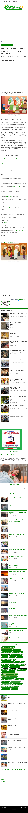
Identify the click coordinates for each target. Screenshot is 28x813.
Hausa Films (17, 662)
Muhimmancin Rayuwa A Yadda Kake (16, 527)
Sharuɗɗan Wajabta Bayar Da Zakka (18, 350)
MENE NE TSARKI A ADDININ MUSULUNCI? (17, 406)
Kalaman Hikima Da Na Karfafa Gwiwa (17, 664)
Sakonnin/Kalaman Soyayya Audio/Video (9, 676)
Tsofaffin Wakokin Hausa (6, 684)
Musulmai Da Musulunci (21, 669)
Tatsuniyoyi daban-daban (15, 681)
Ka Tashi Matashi (12, 608)
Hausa (5, 222)
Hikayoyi (22, 662)
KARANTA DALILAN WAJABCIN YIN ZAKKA (18, 314)
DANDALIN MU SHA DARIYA (15, 654)
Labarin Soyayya (4, 669)
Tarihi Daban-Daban (5, 681)
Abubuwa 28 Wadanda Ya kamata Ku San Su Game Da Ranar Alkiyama (18, 369)
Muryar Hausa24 (9, 196)
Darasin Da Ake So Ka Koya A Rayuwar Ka (18, 615)
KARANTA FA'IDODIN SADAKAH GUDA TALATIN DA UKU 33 (13, 166)
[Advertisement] (14, 25)
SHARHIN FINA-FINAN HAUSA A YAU (9, 674)
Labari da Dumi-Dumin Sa (15, 667)
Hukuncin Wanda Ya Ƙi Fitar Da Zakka (17, 323)
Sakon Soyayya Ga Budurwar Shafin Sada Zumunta (17, 624)
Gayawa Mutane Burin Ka (14, 541)
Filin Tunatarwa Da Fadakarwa (7, 662)
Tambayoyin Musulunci (19, 679)
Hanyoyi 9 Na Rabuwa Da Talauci (16, 505)
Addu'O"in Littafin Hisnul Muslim (8, 647)
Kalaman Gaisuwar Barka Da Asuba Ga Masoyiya (17, 550)
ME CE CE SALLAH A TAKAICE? (17, 415)
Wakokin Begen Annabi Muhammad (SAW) (9, 686)
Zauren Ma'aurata (14, 689)
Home (2, 772)
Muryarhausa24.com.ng (16, 186)
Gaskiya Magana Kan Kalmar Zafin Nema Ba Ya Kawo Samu (17, 513)
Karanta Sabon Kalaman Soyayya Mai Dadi (16, 755)
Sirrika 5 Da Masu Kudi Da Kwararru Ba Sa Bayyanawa (17, 498)
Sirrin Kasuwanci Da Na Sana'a (7, 679)
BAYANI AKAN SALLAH (17, 652)
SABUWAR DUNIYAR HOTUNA (8, 671)
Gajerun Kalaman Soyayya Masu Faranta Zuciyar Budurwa (11, 454)
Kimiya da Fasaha (4, 667)
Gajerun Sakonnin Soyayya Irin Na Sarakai (17, 637)
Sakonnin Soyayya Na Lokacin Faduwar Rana (17, 572)
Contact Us (3, 777)
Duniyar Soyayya (19, 657)
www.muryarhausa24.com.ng (7, 207)
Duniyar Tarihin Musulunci (6, 659)
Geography (3, 781)
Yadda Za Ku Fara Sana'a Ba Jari (16, 630)
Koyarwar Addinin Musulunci (6, 44)
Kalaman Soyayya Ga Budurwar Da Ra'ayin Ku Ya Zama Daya (16, 520)
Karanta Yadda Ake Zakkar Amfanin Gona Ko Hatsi (18, 333)
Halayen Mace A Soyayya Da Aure (16, 556)
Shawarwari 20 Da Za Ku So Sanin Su (16, 593)
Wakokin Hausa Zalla (5, 689)
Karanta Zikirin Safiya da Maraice (14, 725)
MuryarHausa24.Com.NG (17, 807)
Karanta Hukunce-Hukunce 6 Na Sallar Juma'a (18, 342)
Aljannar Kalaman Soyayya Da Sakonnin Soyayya (11, 649)
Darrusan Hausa (12, 657)
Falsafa (14, 659)
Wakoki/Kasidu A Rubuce (17, 684)
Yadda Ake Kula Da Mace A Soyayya (16, 534)
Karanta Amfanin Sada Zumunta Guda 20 (9, 158)
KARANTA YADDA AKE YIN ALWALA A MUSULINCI (18, 388)
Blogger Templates (13, 811)
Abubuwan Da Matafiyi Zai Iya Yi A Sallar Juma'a (17, 360)
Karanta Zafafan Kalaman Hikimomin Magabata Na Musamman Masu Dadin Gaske (18, 398)
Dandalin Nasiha (4, 657)
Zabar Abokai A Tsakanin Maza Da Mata (17, 586)
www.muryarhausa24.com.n (9, 242)
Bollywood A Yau (4, 654)
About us (2, 779)
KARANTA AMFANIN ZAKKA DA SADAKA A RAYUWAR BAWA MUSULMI (17, 379)
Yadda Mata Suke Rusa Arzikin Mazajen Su (18, 578)
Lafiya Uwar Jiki (12, 669)
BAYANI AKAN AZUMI (6, 652)
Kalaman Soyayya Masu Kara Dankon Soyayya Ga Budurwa (16, 565)
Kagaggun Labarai (5, 664)
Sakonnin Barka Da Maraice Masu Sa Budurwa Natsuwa (16, 601)
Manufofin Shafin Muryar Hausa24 (7, 775)
